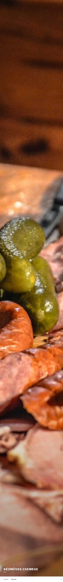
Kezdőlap (6, 579)
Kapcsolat (13, 579)
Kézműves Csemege (21, 569)
